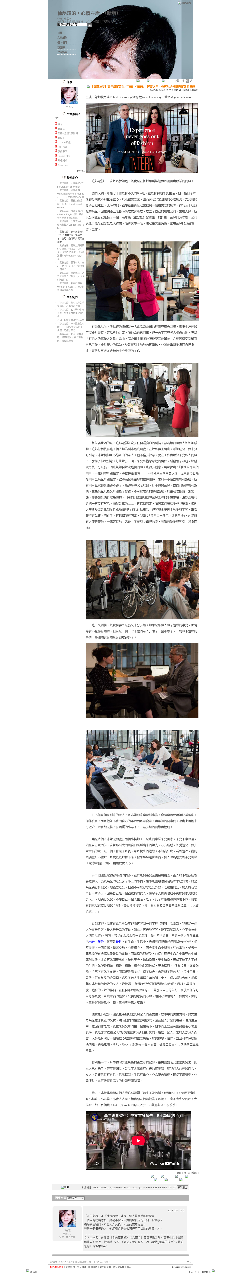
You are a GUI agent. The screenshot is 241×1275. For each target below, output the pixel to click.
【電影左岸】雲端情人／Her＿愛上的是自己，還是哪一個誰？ (70, 266)
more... (81, 170)
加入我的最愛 (92, 21)
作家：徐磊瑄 (64, 19)
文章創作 (62, 37)
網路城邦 (186, 2)
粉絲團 (33, 1272)
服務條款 (92, 1267)
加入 (197, 1272)
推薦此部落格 (76, 21)
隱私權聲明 (118, 1267)
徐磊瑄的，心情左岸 (78, 13)
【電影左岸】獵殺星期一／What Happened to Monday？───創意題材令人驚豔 (70, 194)
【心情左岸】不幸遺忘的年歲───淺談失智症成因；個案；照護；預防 (70, 327)
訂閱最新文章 (108, 21)
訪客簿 (61, 47)
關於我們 (70, 1267)
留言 (61, 1237)
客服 (129, 1267)
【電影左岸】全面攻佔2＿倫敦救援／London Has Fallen (70, 225)
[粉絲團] (27, 1270)
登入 (190, 1272)
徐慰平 (61, 138)
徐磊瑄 (69, 107)
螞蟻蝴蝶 (62, 160)
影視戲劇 (192, 1173)
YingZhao (63, 165)
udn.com (187, 1267)
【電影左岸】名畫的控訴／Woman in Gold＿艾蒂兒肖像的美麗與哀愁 (70, 287)
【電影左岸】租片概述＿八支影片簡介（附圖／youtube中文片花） (71, 276)
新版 (111, 13)
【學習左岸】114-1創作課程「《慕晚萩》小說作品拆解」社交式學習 (70, 337)
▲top (188, 1261)
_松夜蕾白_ (64, 147)
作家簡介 (62, 52)
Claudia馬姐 (64, 142)
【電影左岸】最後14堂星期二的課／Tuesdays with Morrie (70, 204)
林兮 (60, 124)
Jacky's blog (64, 156)
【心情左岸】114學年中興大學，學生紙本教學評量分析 (70, 313)
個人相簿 (62, 42)
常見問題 (81, 1267)
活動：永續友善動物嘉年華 (70, 320)
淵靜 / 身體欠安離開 (68, 133)
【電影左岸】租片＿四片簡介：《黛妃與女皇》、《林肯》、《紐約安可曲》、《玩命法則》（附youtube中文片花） (70, 252)
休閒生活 (181, 1173)
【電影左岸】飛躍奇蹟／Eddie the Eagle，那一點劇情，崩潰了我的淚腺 (70, 214)
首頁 (59, 32)
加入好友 (61, 21)
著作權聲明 (105, 1267)
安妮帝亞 (62, 151)
